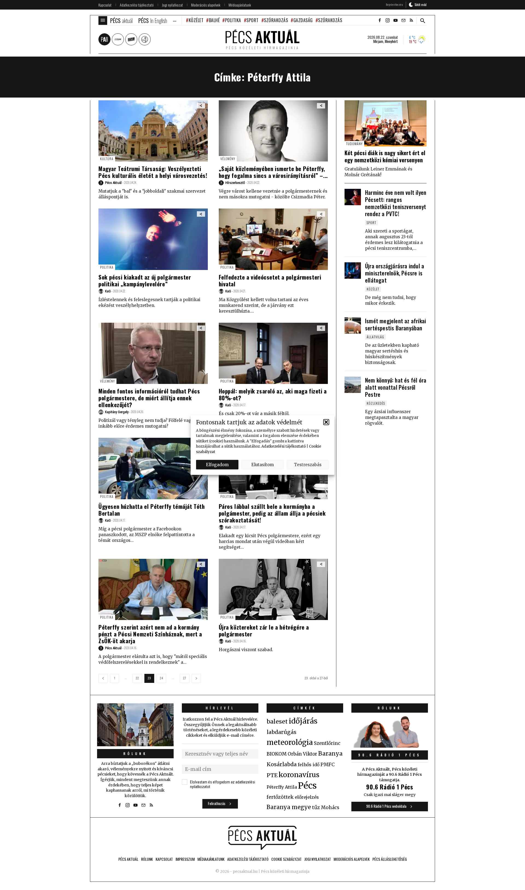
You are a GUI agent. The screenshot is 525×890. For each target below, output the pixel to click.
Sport (252, 20)
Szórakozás (276, 20)
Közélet (196, 20)
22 (137, 678)
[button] (326, 422)
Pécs (307, 785)
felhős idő (308, 764)
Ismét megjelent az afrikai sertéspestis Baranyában (395, 324)
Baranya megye (289, 807)
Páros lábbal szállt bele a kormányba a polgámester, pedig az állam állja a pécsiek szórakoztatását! (272, 513)
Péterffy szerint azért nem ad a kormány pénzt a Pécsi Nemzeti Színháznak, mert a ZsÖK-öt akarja (150, 634)
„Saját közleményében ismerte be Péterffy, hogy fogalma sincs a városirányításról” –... (273, 172)
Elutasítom (262, 464)
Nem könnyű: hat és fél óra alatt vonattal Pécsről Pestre (395, 387)
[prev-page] (103, 678)
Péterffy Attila (282, 787)
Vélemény (227, 158)
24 (161, 678)
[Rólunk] (135, 724)
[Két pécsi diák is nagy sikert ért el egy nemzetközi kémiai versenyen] (386, 123)
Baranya (330, 753)
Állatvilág (375, 336)
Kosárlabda (282, 764)
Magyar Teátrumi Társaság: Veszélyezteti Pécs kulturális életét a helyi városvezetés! (152, 172)
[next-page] (196, 678)
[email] (403, 20)
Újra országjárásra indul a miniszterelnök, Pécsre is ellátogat (394, 273)
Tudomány (354, 143)
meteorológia (290, 742)
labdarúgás (281, 732)
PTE (272, 775)
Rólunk (135, 753)
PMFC (327, 765)
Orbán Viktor (302, 754)
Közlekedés (376, 403)
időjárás (303, 721)
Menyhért (391, 41)
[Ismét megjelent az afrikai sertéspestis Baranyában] (353, 325)
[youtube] (395, 20)
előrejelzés (307, 797)
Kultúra (106, 158)
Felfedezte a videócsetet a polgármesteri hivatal (270, 280)
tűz (316, 807)
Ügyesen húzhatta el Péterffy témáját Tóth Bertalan (151, 509)
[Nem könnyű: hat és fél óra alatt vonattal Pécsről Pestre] (353, 385)
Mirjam (378, 41)
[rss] (411, 20)
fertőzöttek (280, 797)
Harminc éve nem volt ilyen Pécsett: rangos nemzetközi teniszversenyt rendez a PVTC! (395, 203)
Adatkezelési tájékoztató (283, 446)
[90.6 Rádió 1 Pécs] (389, 746)
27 (184, 678)
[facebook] (379, 20)
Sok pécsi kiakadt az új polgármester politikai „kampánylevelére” (144, 280)
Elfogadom (217, 464)
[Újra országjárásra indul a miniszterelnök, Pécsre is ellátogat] (353, 270)
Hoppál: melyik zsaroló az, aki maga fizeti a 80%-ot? (273, 394)
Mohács (330, 807)
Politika (233, 20)
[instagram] (387, 20)
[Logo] (262, 838)
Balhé (214, 20)
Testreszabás (308, 464)
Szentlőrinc (327, 743)
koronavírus (299, 774)
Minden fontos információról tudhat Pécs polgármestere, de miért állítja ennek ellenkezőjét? (149, 398)
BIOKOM (277, 754)
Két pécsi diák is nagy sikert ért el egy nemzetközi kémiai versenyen (385, 156)
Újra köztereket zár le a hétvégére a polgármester (264, 630)
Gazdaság (303, 20)
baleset (277, 721)
